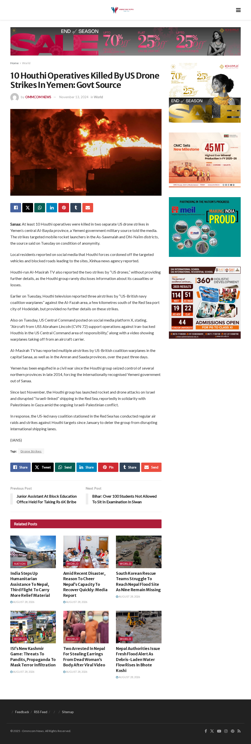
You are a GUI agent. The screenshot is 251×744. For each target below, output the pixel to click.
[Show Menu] (238, 10)
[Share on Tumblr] (75, 207)
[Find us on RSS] (239, 731)
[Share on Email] (87, 207)
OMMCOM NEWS (38, 97)
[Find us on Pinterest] (232, 731)
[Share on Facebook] (15, 207)
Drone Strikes (31, 451)
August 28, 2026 (23, 601)
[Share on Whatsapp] (39, 207)
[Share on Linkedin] (51, 207)
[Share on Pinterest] (63, 207)
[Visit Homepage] (122, 10)
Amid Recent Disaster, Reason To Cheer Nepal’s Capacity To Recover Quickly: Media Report (85, 584)
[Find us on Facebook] (206, 731)
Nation (20, 563)
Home (14, 63)
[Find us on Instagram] (226, 731)
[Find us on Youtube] (219, 731)
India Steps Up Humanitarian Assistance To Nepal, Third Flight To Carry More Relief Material (30, 584)
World (26, 63)
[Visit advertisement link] (125, 45)
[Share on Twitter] (27, 207)
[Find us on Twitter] (212, 731)
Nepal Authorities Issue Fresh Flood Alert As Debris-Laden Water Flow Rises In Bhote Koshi (138, 659)
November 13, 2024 (73, 97)
